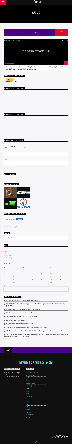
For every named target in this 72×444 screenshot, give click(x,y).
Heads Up (28, 391)
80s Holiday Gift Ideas (32, 372)
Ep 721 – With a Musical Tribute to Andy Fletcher (20, 316)
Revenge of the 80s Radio (12, 297)
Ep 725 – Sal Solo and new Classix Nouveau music (21, 300)
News (27, 401)
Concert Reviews (30, 383)
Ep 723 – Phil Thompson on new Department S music (22, 309)
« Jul (5, 289)
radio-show (16, 41)
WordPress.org (8, 258)
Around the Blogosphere (33, 375)
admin (6, 62)
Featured (7, 41)
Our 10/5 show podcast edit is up (36, 51)
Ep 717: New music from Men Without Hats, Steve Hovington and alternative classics (33, 331)
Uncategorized (30, 415)
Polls (27, 404)
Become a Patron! (9, 178)
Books (28, 380)
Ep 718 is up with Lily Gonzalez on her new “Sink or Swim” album (26, 327)
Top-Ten (28, 412)
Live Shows (29, 399)
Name (5, 159)
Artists (27, 378)
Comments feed (8, 255)
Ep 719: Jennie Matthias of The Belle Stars (18, 324)
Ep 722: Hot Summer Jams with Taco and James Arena (22, 313)
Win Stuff (28, 417)
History (28, 393)
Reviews (28, 409)
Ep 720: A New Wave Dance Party (15, 320)
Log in (5, 251)
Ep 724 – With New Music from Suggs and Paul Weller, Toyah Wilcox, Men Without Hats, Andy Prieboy (34, 305)
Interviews (29, 396)
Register (6, 249)
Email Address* (8, 151)
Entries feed (7, 253)
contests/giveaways (31, 386)
